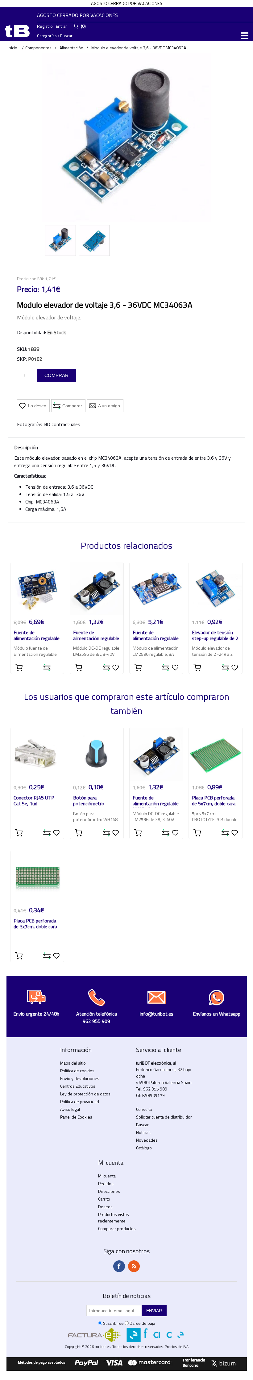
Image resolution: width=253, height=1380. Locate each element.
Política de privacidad (79, 1101)
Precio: (28, 289)
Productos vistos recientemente (113, 1217)
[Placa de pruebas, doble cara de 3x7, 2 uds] (37, 877)
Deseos (105, 1206)
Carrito (104, 1199)
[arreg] (37, 588)
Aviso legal (70, 1109)
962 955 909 (155, 1089)
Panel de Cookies (76, 1117)
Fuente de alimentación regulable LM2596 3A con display (156, 636)
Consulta (144, 1109)
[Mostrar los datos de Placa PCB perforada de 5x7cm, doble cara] (215, 754)
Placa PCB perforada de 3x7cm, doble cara (35, 924)
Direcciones (109, 1191)
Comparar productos (117, 1228)
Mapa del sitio (73, 1063)
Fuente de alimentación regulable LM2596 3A (96, 636)
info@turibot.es (156, 1013)
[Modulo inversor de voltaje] (60, 240)
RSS (134, 1266)
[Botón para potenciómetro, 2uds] (96, 754)
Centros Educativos (77, 1086)
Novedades (147, 1140)
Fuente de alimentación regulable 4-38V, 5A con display (37, 636)
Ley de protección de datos (85, 1093)
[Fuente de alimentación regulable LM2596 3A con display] (156, 588)
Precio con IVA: (30, 278)
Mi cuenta (107, 1176)
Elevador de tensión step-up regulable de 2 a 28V (215, 636)
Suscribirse (113, 1323)
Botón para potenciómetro (88, 801)
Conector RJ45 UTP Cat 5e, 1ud (34, 801)
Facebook (119, 1266)
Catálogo (144, 1147)
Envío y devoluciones (79, 1078)
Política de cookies (77, 1070)
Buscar (142, 1124)
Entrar (61, 26)
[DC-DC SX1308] (215, 588)
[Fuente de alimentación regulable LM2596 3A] (96, 588)
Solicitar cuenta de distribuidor (164, 1117)
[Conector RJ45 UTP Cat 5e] (37, 754)
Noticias (143, 1132)
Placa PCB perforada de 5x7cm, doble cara (213, 801)
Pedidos (106, 1183)
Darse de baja (142, 1323)
